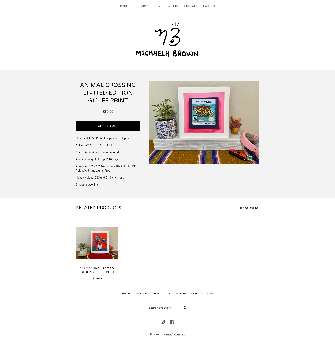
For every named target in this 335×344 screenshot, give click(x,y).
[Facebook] (172, 321)
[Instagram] (163, 321)
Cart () (209, 6)
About (146, 6)
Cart (210, 293)
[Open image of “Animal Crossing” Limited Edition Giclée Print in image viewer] (204, 122)
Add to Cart (108, 126)
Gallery (172, 6)
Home (126, 293)
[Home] (167, 40)
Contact (191, 6)
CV (158, 6)
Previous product (248, 207)
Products (128, 6)
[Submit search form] (185, 308)
